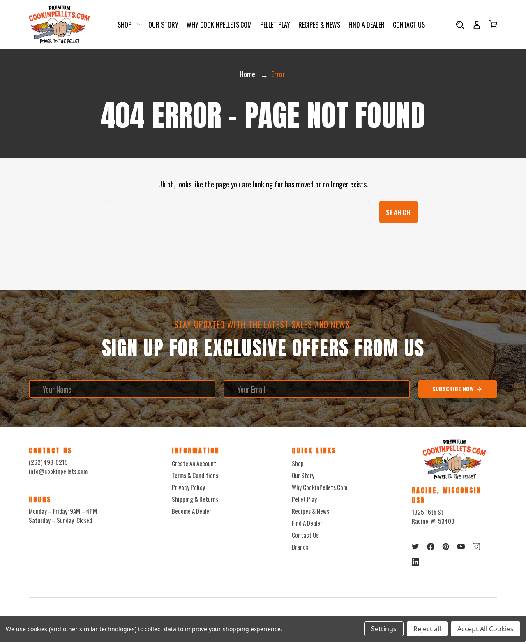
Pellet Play (275, 25)
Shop (125, 25)
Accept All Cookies (485, 628)
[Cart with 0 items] (493, 24)
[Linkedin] (415, 562)
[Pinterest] (446, 546)
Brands (300, 546)
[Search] (460, 24)
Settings (384, 628)
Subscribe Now (453, 388)
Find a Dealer (366, 25)
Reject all (427, 628)
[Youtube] (461, 546)
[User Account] (477, 24)
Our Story (163, 25)
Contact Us (409, 25)
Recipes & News (319, 25)
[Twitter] (415, 546)
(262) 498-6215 (48, 461)
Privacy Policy (188, 487)
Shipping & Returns (195, 498)
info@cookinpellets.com (58, 471)
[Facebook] (430, 546)
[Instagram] (476, 546)
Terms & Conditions (195, 475)
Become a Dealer (191, 510)
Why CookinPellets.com (219, 25)
